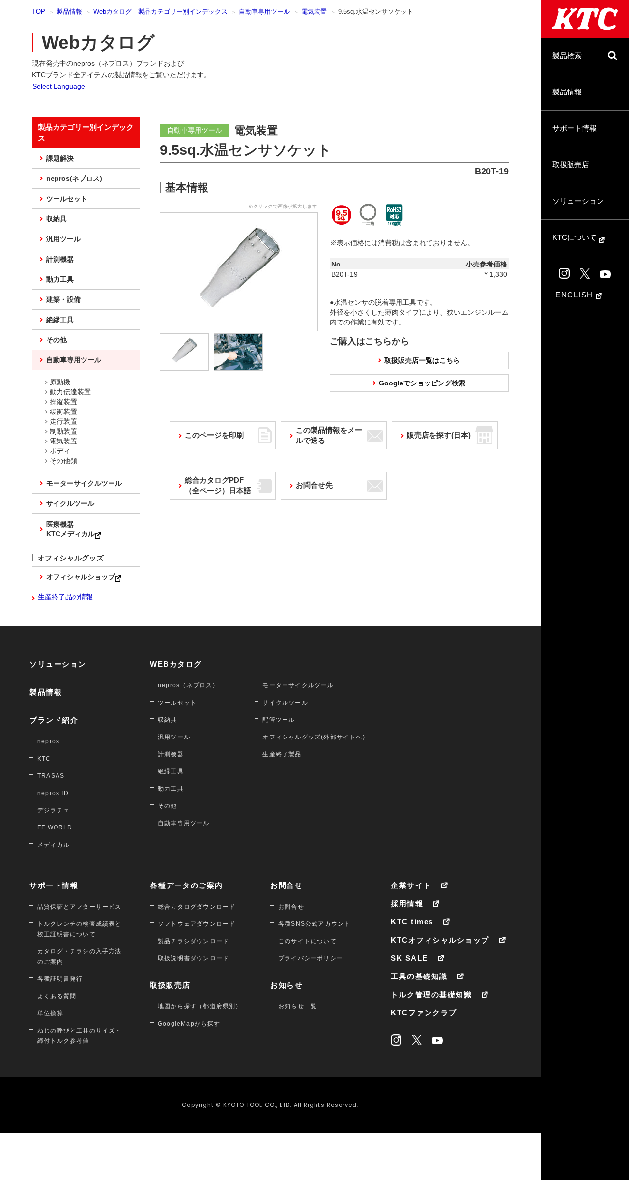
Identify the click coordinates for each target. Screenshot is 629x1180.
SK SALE (409, 958)
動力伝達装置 (70, 392)
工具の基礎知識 (419, 976)
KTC (44, 758)
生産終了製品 (281, 754)
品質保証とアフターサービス (79, 906)
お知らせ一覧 (297, 1006)
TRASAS (50, 775)
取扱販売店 (570, 164)
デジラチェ (53, 810)
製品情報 (567, 92)
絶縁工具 (60, 320)
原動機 (60, 382)
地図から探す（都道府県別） (200, 1006)
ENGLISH (575, 295)
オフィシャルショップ (80, 577)
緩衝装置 (63, 411)
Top (38, 11)
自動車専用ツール (264, 11)
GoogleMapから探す (189, 1023)
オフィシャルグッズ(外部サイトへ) (313, 737)
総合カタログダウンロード (196, 906)
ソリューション (578, 201)
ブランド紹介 (53, 720)
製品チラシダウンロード (193, 941)
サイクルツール (70, 503)
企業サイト (411, 885)
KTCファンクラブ (424, 1012)
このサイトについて (307, 941)
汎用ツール (63, 239)
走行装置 (63, 421)
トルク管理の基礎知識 (431, 994)
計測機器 (60, 259)
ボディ (60, 451)
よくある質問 (56, 996)
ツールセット (66, 199)
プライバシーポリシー (310, 958)
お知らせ (286, 985)
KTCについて (575, 237)
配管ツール (278, 719)
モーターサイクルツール (84, 483)
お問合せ (286, 885)
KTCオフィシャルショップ (440, 940)
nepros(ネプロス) (74, 178)
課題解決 (60, 158)
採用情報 (407, 903)
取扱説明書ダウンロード (193, 958)
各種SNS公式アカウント (314, 923)
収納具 (56, 219)
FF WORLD (55, 827)
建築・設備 (63, 299)
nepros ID (53, 793)
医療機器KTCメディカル (70, 529)
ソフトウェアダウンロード (196, 923)
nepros (48, 741)
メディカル (53, 844)
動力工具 (60, 279)
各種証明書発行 (60, 978)
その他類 (63, 461)
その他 (56, 340)
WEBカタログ (176, 664)
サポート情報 (574, 128)
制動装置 (63, 431)
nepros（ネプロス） (188, 685)
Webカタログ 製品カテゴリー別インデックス (160, 11)
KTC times (412, 921)
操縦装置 (63, 402)
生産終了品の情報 (65, 597)
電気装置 (314, 11)
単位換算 (50, 1013)
